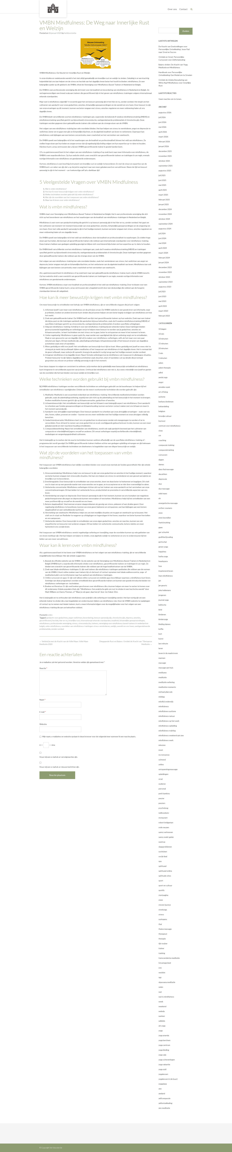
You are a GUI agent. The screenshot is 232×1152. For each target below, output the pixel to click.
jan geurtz (163, 585)
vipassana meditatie (167, 982)
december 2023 (165, 267)
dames (161, 464)
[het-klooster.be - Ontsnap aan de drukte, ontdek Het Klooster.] (53, 9)
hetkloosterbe (70, 33)
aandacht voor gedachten (57, 618)
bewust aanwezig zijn (103, 618)
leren (161, 648)
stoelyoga (163, 909)
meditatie (163, 677)
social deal (163, 856)
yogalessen (163, 1074)
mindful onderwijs (166, 701)
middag (162, 697)
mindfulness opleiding (168, 726)
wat (160, 992)
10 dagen (162, 329)
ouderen (162, 784)
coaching (162, 440)
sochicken (163, 851)
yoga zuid (162, 1069)
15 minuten (163, 343)
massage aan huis (166, 668)
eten (161, 513)
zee (160, 1088)
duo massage (164, 488)
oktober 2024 (164, 219)
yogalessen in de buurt (168, 1079)
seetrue (162, 842)
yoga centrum (164, 1045)
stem (161, 900)
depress (129, 618)
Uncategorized (165, 963)
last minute (163, 643)
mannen (162, 658)
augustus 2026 (165, 112)
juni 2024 (162, 238)
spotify (161, 890)
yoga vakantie (164, 1064)
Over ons (172, 9)
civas (161, 430)
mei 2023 (162, 301)
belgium (162, 411)
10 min (161, 334)
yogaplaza (163, 1084)
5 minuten (163, 358)
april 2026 (163, 132)
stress (74, 623)
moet (161, 750)
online (161, 764)
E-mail (42, 712)
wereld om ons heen (125, 626)
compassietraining (166, 450)
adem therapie (165, 368)
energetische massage (168, 503)
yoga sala (162, 1055)
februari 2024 (164, 257)
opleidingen (163, 774)
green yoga (163, 547)
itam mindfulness (166, 576)
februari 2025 (164, 199)
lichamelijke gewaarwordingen (132, 620)
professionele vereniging (60, 623)
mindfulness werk (166, 740)
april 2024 (163, 248)
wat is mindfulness (166, 997)
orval (161, 779)
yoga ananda (164, 1035)
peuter (161, 798)
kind (160, 609)
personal (162, 788)
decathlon (163, 474)
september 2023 (166, 282)
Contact (183, 9)
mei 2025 (162, 185)
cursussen (163, 455)
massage (162, 663)
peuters (162, 803)
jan (160, 580)
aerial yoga (163, 377)
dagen (161, 459)
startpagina (163, 895)
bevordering (88, 618)
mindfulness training (167, 730)
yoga (161, 1030)
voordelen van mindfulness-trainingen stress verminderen (85, 626)
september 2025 (166, 166)
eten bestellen (165, 518)
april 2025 (163, 190)
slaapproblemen (165, 847)
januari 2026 (164, 146)
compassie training (166, 445)
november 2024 (165, 214)
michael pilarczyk (165, 692)
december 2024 (165, 209)
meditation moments (167, 687)
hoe (160, 566)
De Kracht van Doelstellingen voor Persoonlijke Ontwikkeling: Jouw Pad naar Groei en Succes (174, 49)
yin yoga (162, 1026)
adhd (161, 372)
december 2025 (165, 151)
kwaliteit (115, 620)
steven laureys (165, 905)
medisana (162, 672)
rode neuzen (164, 827)
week (161, 1001)
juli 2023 (162, 291)
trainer (161, 948)
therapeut (163, 934)
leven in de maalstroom (168, 653)
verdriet (162, 972)
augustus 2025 (165, 170)
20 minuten (163, 348)
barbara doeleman (166, 401)
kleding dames (165, 624)
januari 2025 (164, 204)
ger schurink (164, 532)
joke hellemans (165, 590)
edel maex (163, 493)
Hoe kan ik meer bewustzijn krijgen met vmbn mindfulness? (69, 191)
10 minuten (163, 338)
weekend (162, 1006)
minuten (162, 745)
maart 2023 (163, 311)
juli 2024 (162, 233)
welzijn (113, 626)
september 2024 (166, 224)
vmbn (50, 615)
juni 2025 (162, 180)
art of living (163, 392)
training (162, 953)
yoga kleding (164, 1050)
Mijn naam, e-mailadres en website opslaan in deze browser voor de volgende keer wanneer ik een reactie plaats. (89, 736)
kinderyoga (163, 619)
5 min (161, 353)
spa (160, 861)
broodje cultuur (165, 416)
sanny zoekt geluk (166, 837)
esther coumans (165, 508)
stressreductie (84, 623)
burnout (162, 421)
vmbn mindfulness (53, 626)
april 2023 (163, 306)
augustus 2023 (165, 286)
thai (160, 924)
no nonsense (164, 755)
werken (162, 1016)
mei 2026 (162, 127)
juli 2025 (162, 175)
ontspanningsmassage (168, 769)
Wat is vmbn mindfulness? (56, 189)
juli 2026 (162, 117)
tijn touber (163, 943)
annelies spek (164, 387)
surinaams (163, 919)
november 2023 (165, 272)
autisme (162, 397)
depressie (163, 479)
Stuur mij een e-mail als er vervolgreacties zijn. (58, 757)
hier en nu (63, 620)
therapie (162, 938)
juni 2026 (162, 122)
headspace (163, 561)
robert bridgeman (166, 822)
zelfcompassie (164, 1098)
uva (160, 968)
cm (160, 435)
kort (160, 634)
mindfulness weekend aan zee (171, 735)
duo (160, 484)
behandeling (164, 406)
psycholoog (163, 808)
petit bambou (164, 793)
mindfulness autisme (167, 711)
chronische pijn (119, 618)
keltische (162, 605)
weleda (162, 1011)
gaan (161, 527)
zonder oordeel (57, 629)
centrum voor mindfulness (169, 426)
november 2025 (165, 156)
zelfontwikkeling (165, 1103)
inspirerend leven (166, 571)
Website (43, 724)
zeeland (162, 1093)
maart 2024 (163, 253)
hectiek (55, 620)
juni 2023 (162, 296)
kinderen (162, 614)
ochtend (162, 759)
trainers (95, 623)
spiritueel (162, 866)
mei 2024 (162, 243)
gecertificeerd (45, 620)
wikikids (162, 1021)
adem (161, 363)
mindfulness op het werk (169, 721)
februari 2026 (164, 141)
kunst (161, 638)
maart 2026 (163, 136)
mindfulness (44, 623)
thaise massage (165, 929)
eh (160, 498)
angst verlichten (75, 618)
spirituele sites (165, 876)
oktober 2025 (164, 161)
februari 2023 (164, 316)
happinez (162, 551)
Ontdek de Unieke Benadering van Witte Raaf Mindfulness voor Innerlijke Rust (175, 83)
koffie (161, 629)
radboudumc (164, 813)
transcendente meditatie (169, 958)
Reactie (43, 668)
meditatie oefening (167, 682)
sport (161, 880)
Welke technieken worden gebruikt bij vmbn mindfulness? (69, 194)
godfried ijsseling (166, 537)
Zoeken (185, 31)
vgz (160, 977)
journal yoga (164, 600)
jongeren (162, 595)
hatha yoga (163, 556)
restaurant (163, 818)
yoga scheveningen (167, 1059)
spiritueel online (165, 871)
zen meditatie (164, 1108)
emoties (137, 618)
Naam (42, 700)
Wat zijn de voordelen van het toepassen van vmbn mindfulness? (72, 197)
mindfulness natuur (167, 716)
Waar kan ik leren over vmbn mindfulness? (62, 200)
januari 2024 (164, 262)
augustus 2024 (165, 228)
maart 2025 (163, 195)
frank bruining (164, 522)
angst (161, 382)
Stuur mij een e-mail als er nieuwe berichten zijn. (59, 767)
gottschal (163, 542)
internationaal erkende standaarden (96, 620)
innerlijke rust (74, 620)
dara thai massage (166, 469)
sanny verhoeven (166, 832)
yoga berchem (164, 1040)
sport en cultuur (165, 885)
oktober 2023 (164, 277)
